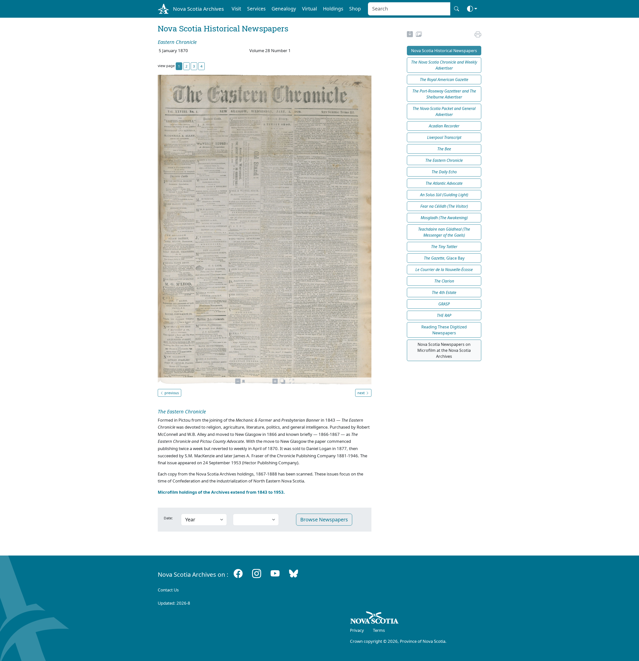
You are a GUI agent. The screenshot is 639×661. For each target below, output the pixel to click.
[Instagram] (256, 573)
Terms (379, 630)
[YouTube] (275, 573)
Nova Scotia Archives (198, 8)
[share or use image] (419, 35)
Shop (355, 8)
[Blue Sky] (293, 573)
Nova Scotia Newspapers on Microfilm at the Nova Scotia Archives (444, 350)
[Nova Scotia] (374, 618)
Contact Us (168, 590)
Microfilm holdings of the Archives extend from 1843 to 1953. (221, 492)
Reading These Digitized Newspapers (444, 330)
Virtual (309, 8)
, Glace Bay (444, 258)
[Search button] (456, 8)
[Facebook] (238, 573)
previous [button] (171, 392)
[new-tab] (410, 35)
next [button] (361, 392)
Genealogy (284, 8)
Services (256, 8)
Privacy (357, 630)
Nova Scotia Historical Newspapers (444, 50)
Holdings (333, 8)
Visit (236, 8)
